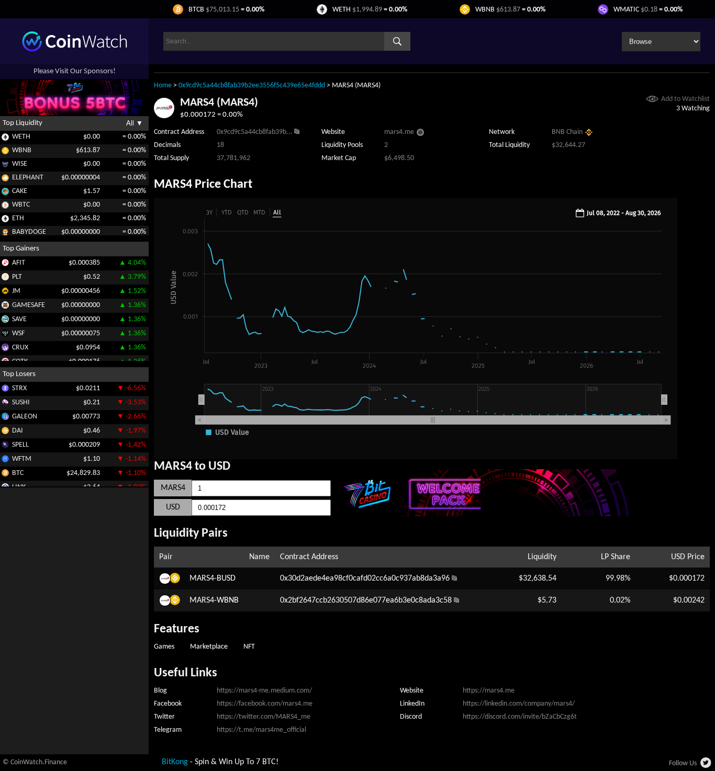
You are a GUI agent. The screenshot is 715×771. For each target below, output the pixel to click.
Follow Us (683, 763)
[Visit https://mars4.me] (420, 134)
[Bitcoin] (5, 475)
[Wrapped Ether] (5, 139)
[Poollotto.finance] (5, 278)
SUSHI (21, 402)
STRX (19, 388)
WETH (21, 137)
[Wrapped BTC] (5, 207)
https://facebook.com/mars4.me (264, 704)
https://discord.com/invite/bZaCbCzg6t (520, 717)
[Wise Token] (5, 166)
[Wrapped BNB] (5, 152)
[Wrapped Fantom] (5, 460)
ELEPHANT (27, 178)
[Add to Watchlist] (652, 100)
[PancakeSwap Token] (5, 193)
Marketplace (209, 647)
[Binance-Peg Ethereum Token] (5, 220)
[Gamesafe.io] (5, 307)
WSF (18, 333)
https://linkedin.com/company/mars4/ (519, 704)
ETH (18, 218)
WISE (19, 164)
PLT (17, 276)
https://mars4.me (489, 691)
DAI (17, 430)
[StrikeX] (5, 390)
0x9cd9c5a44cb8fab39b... (255, 132)
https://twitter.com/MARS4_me (263, 717)
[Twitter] (706, 766)
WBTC (21, 205)
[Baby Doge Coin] (5, 234)
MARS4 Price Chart (203, 184)
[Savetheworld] (5, 321)
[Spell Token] (5, 446)
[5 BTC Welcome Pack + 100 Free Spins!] (520, 514)
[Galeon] (5, 418)
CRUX (20, 347)
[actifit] (5, 264)
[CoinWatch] (74, 50)
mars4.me (399, 132)
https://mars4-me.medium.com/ (264, 691)
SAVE (19, 319)
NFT (249, 647)
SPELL (20, 444)
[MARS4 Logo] (164, 116)
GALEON (24, 416)
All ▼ (134, 123)
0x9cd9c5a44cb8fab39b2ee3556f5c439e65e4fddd (251, 85)
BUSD (226, 578)
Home (163, 85)
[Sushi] (5, 404)
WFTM (21, 458)
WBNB (21, 150)
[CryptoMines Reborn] (5, 349)
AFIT (18, 262)
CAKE (19, 191)
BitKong (175, 762)
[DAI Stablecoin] (5, 432)
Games (164, 647)
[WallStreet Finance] (5, 335)
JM (16, 290)
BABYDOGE (29, 232)
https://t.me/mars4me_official (261, 730)
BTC (18, 473)
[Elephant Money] (5, 180)
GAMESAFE (28, 305)
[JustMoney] (5, 293)
